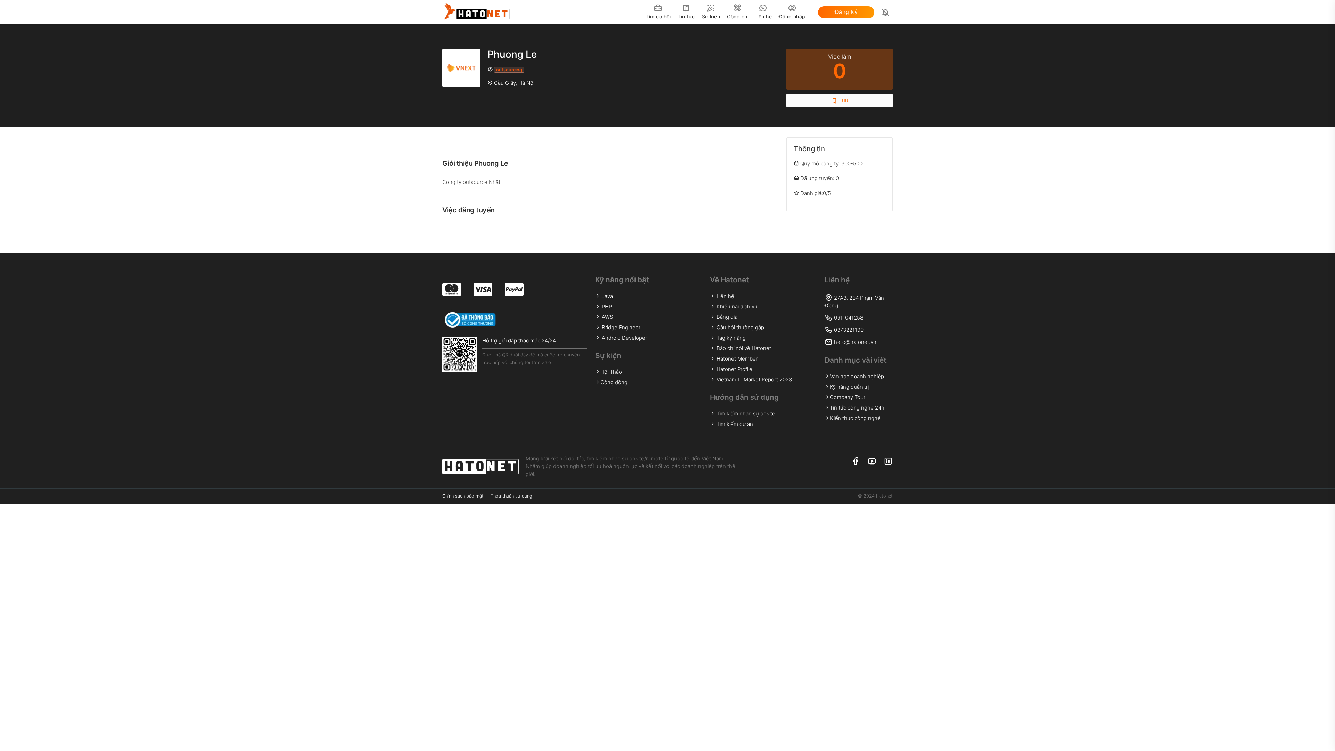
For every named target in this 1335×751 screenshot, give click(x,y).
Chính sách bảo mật (463, 496)
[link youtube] (871, 461)
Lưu (843, 100)
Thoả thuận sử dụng (511, 496)
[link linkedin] (888, 461)
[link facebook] (855, 461)
